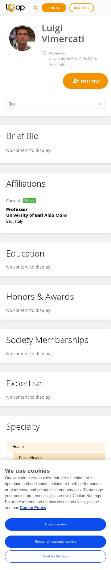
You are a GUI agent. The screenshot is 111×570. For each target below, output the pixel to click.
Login (54, 8)
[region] (55, 515)
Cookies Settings (55, 556)
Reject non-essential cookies (55, 541)
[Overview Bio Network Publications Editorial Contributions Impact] (55, 104)
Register (81, 8)
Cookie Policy (33, 507)
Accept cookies (55, 524)
